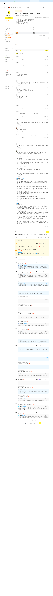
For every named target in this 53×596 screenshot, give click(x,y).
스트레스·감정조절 (25, 234)
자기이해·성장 (46, 234)
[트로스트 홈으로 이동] (6, 4)
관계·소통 (31, 234)
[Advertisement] (32, 41)
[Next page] (40, 420)
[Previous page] (24, 420)
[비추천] (20, 59)
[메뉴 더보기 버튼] (47, 56)
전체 (16, 234)
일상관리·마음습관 (40, 234)
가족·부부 (35, 234)
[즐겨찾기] (23, 231)
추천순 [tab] (17, 53)
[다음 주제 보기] (48, 234)
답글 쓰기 (23, 59)
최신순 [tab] (20, 53)
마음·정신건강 (20, 234)
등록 (46, 50)
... (38, 420)
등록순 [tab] (22, 53)
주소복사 (48, 17)
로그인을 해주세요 (9, 17)
